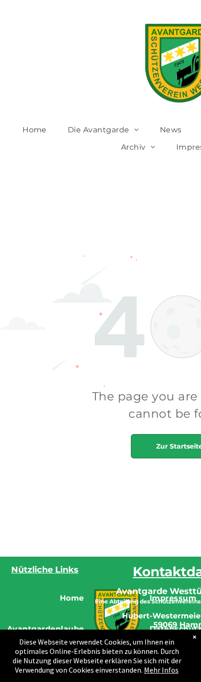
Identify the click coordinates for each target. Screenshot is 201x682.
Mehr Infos (161, 670)
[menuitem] (38, 129)
